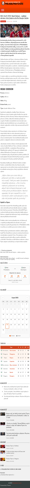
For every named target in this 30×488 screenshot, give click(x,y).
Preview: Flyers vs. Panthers (12, 445)
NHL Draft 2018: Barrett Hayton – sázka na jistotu (12, 252)
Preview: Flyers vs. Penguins (12, 458)
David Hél (10, 21)
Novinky (3, 21)
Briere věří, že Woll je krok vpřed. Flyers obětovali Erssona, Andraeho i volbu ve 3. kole (18, 415)
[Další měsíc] (27, 297)
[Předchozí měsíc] (3, 297)
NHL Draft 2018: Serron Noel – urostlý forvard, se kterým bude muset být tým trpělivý (14, 259)
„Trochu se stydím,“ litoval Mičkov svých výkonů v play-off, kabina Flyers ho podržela (18, 425)
